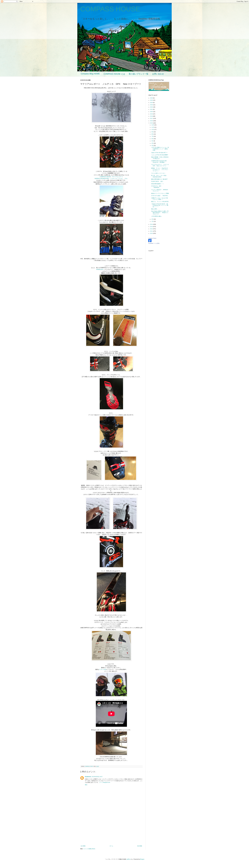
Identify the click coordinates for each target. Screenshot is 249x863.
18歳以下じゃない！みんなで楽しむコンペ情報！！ (159, 198)
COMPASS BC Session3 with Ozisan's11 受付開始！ (159, 161)
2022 (151, 107)
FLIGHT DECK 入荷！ (157, 181)
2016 (151, 120)
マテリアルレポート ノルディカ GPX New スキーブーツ (160, 165)
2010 (151, 233)
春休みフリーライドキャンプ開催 (160, 193)
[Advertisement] (111, 829)
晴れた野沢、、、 (156, 209)
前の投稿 (139, 846)
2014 (151, 224)
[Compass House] (149, 241)
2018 (151, 116)
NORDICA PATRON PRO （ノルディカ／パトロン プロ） (111, 178)
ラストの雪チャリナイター (158, 173)
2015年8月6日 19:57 (97, 776)
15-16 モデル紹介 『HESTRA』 (160, 195)
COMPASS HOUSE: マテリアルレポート (112, 176)
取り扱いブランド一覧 (138, 74)
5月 (152, 141)
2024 (151, 102)
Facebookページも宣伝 (154, 243)
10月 (152, 129)
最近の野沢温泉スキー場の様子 (159, 179)
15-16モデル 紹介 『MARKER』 (157, 186)
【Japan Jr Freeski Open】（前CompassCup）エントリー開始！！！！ (159, 205)
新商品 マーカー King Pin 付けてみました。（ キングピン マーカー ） (160, 170)
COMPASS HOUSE (110, 9)
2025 (151, 100)
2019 (151, 114)
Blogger (142, 859)
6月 (152, 138)
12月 (152, 125)
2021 (151, 109)
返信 (86, 784)
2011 (151, 231)
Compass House (152, 238)
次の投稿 (83, 846)
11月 (152, 127)
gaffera (128, 859)
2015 (151, 123)
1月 (152, 221)
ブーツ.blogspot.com (104, 782)
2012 (151, 229)
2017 (151, 118)
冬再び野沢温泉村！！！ (157, 183)
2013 (151, 226)
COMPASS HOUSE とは (114, 74)
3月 (152, 145)
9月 (152, 132)
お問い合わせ (158, 74)
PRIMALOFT (99, 269)
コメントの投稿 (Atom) (89, 848)
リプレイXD (102, 669)
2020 (151, 111)
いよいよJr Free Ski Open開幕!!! (159, 155)
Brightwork (88, 776)
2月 (152, 219)
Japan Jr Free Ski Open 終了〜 (159, 152)
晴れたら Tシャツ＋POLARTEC (160, 201)
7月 (152, 136)
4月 (152, 143)
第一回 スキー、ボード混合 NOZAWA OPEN (159, 176)
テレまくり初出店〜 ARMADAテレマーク (159, 190)
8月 (152, 134)
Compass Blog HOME (90, 74)
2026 (151, 98)
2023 (151, 105)
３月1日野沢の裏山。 (156, 216)
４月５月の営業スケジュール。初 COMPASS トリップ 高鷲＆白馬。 (160, 149)
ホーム (111, 846)
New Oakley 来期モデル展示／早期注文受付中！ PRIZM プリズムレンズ (159, 213)
